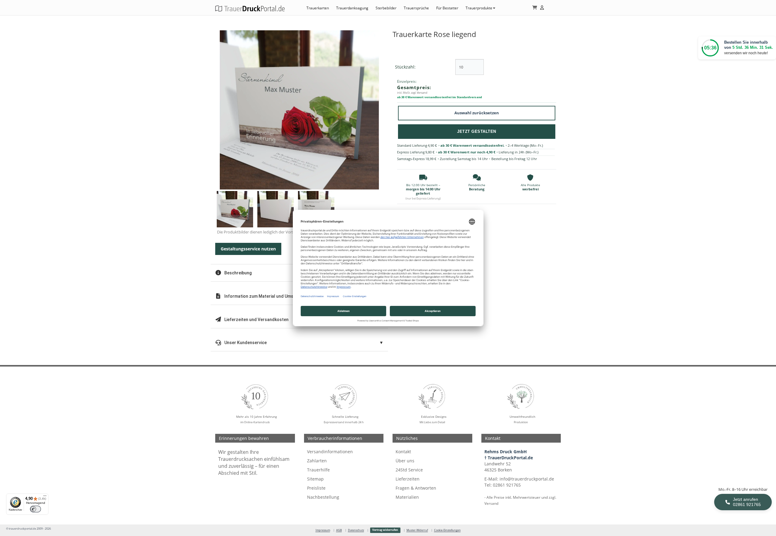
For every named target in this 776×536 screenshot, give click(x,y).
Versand (491, 503)
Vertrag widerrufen (385, 530)
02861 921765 (507, 485)
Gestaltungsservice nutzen (248, 249)
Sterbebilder (386, 8)
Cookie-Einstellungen (447, 530)
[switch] (35, 509)
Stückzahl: (405, 67)
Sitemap (315, 479)
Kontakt (403, 451)
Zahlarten (317, 461)
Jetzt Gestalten (476, 131)
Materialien (407, 497)
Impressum (323, 530)
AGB (339, 530)
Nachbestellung (323, 497)
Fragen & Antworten (416, 488)
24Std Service (409, 470)
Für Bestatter (447, 8)
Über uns (405, 461)
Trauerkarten (317, 8)
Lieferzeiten (408, 479)
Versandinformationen (330, 451)
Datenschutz (356, 530)
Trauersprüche (416, 8)
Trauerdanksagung (352, 8)
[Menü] (44, 497)
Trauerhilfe (318, 470)
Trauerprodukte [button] (479, 8)
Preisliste (316, 488)
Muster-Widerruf (417, 530)
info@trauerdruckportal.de (527, 479)
